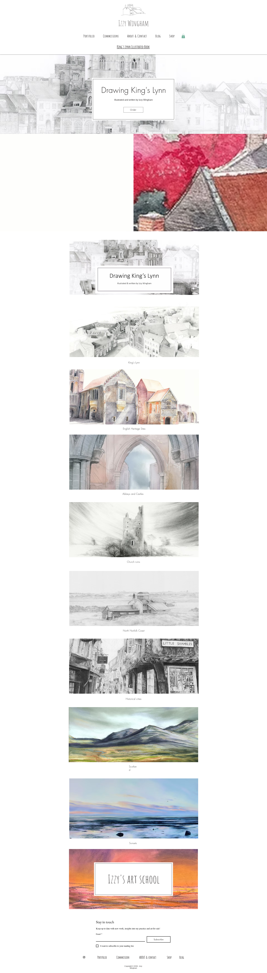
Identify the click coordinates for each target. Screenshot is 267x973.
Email (99, 934)
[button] (89, 36)
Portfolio (102, 957)
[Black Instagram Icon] (84, 957)
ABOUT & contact (147, 957)
